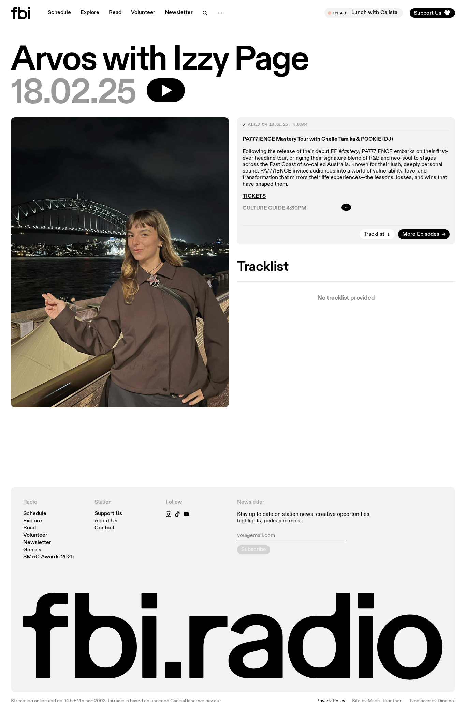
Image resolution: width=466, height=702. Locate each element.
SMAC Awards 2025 (48, 557)
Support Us (108, 514)
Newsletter (179, 12)
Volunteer (143, 12)
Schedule (59, 12)
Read (115, 12)
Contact (104, 528)
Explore (90, 12)
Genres (32, 550)
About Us (105, 521)
